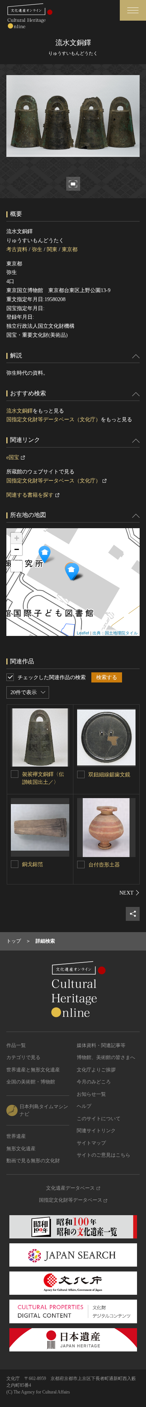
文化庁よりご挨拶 (96, 1070)
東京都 (69, 249)
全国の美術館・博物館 (30, 1082)
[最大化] (16, 566)
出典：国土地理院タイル (115, 633)
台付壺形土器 (104, 865)
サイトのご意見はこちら (103, 1155)
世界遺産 (16, 1136)
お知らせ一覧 (91, 1094)
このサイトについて (99, 1118)
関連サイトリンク (96, 1130)
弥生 (37, 249)
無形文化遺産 (21, 1148)
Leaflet (83, 633)
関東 (52, 249)
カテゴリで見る (23, 1057)
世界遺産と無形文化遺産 (33, 1070)
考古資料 (16, 249)
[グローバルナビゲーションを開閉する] (133, 10)
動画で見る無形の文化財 (33, 1160)
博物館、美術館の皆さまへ (106, 1057)
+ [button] (16, 538)
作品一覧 (16, 1045)
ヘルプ (84, 1106)
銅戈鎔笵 (32, 864)
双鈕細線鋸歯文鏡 (109, 774)
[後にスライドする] (129, 892)
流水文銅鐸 (19, 411)
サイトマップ (91, 1143)
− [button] (16, 549)
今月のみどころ (94, 1082)
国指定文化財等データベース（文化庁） (53, 419)
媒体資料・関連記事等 (101, 1045)
